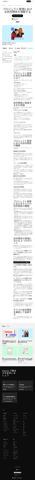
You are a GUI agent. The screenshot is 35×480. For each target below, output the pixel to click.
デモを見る (15, 52)
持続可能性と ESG (15, 458)
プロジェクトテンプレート (6, 452)
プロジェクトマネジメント (6, 429)
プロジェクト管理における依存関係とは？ (7, 53)
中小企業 (24, 415)
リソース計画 (14, 426)
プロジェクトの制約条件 (17, 112)
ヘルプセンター (5, 441)
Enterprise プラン (5, 424)
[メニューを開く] (32, 1)
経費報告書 (16, 94)
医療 (23, 424)
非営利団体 (24, 432)
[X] (14, 472)
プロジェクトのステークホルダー (27, 303)
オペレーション (25, 418)
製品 (23, 421)
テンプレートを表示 (16, 51)
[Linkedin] (16, 472)
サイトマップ (4, 458)
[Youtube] (20, 472)
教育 (23, 429)
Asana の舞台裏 (15, 447)
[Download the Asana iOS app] (14, 478)
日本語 (18, 469)
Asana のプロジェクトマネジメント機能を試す (21, 262)
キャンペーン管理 (15, 415)
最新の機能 (4, 418)
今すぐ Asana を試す (17, 15)
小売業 (24, 426)
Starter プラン (5, 421)
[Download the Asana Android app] (20, 478)
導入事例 (14, 444)
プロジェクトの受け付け (16, 429)
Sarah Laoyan (15, 18)
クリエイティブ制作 (15, 418)
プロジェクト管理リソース (27, 317)
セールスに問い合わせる (7, 401)
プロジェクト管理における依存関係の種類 (7, 57)
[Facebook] (19, 472)
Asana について (15, 441)
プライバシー (14, 455)
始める (4, 389)
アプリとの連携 (5, 426)
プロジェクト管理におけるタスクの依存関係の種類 (7, 59)
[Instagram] (17, 472)
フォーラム (4, 447)
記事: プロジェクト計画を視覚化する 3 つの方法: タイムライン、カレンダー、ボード (22, 276)
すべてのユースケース (15, 432)
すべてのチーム (25, 435)
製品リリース (14, 424)
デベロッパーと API (5, 455)
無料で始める (28, 1)
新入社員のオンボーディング (16, 421)
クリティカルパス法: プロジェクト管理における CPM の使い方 (22, 130)
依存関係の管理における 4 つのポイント (7, 60)
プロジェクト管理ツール (24, 256)
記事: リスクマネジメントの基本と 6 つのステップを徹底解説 (22, 296)
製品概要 (4, 415)
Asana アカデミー (5, 444)
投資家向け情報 (15, 452)
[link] (4, 5)
